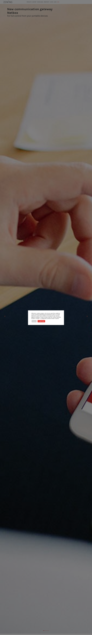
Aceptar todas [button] (41, 321)
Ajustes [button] (34, 321)
